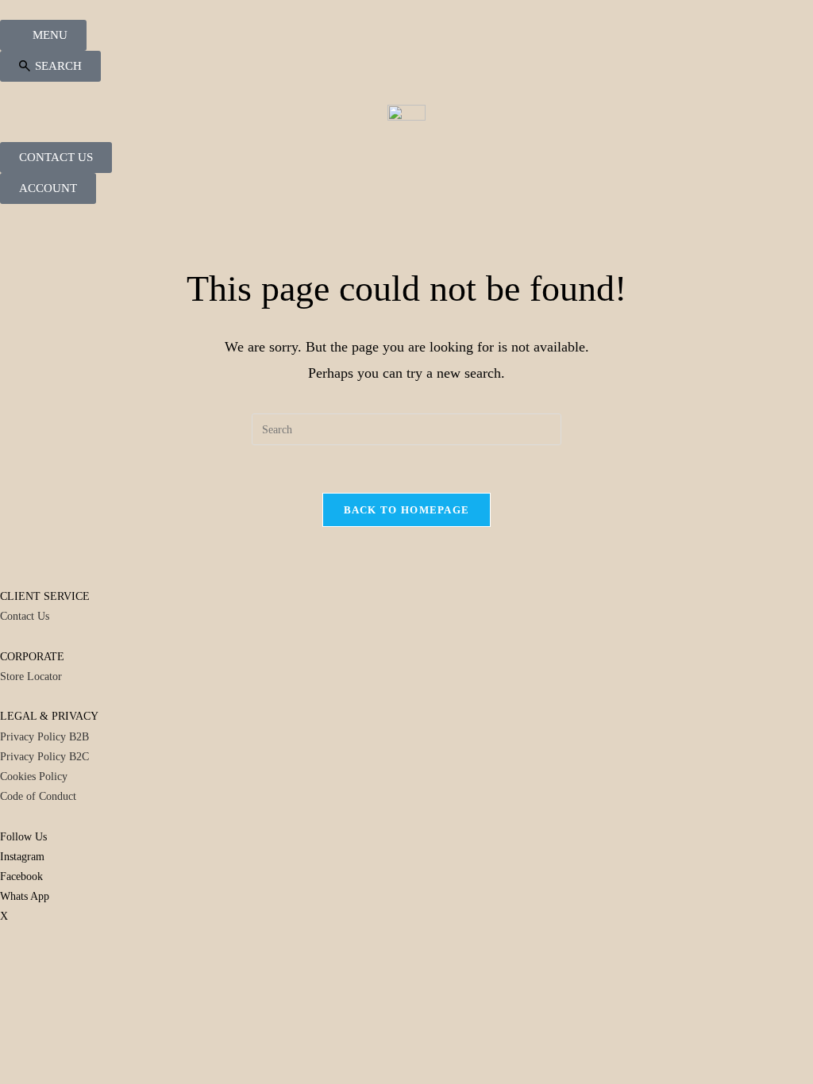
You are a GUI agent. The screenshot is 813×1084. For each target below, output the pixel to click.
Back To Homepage (407, 510)
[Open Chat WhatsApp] (4, 976)
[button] (50, 66)
